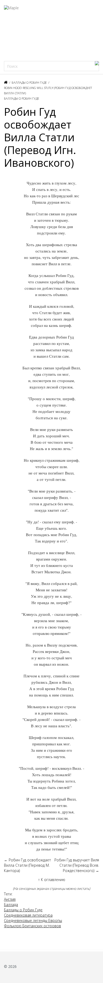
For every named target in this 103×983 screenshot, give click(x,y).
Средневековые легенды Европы (33, 920)
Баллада (11, 904)
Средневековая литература (28, 915)
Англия (10, 899)
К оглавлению (51, 879)
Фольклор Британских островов (32, 925)
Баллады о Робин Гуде (29, 82)
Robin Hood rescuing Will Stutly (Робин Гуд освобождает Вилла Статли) (48, 90)
